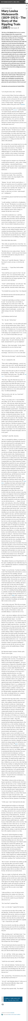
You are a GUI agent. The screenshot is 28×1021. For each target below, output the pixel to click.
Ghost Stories (5, 8)
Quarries (23, 104)
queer (16, 744)
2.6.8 (12, 1014)
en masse (15, 110)
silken (13, 595)
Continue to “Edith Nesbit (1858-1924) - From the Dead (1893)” (12, 999)
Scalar (9, 1014)
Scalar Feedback (17, 1014)
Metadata (12, 1012)
